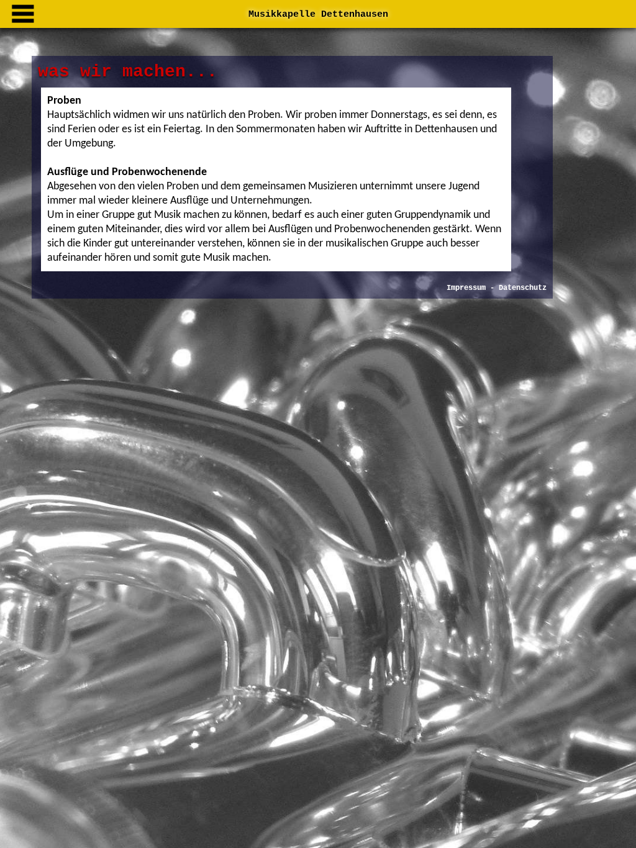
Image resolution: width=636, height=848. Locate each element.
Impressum (466, 288)
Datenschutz (523, 288)
